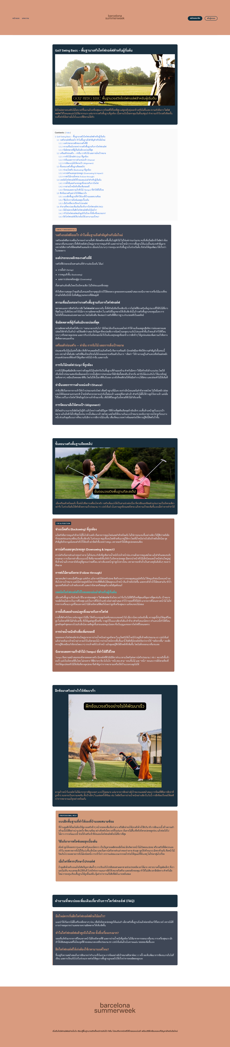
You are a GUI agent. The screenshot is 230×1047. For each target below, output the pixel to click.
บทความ (25, 18)
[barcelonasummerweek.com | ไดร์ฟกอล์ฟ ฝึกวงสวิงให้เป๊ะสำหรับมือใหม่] (115, 17)
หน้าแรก (16, 18)
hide (68, 132)
